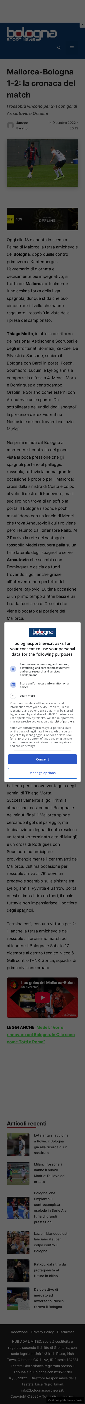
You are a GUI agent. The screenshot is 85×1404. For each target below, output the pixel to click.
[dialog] (42, 702)
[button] (42, 696)
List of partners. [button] (65, 721)
